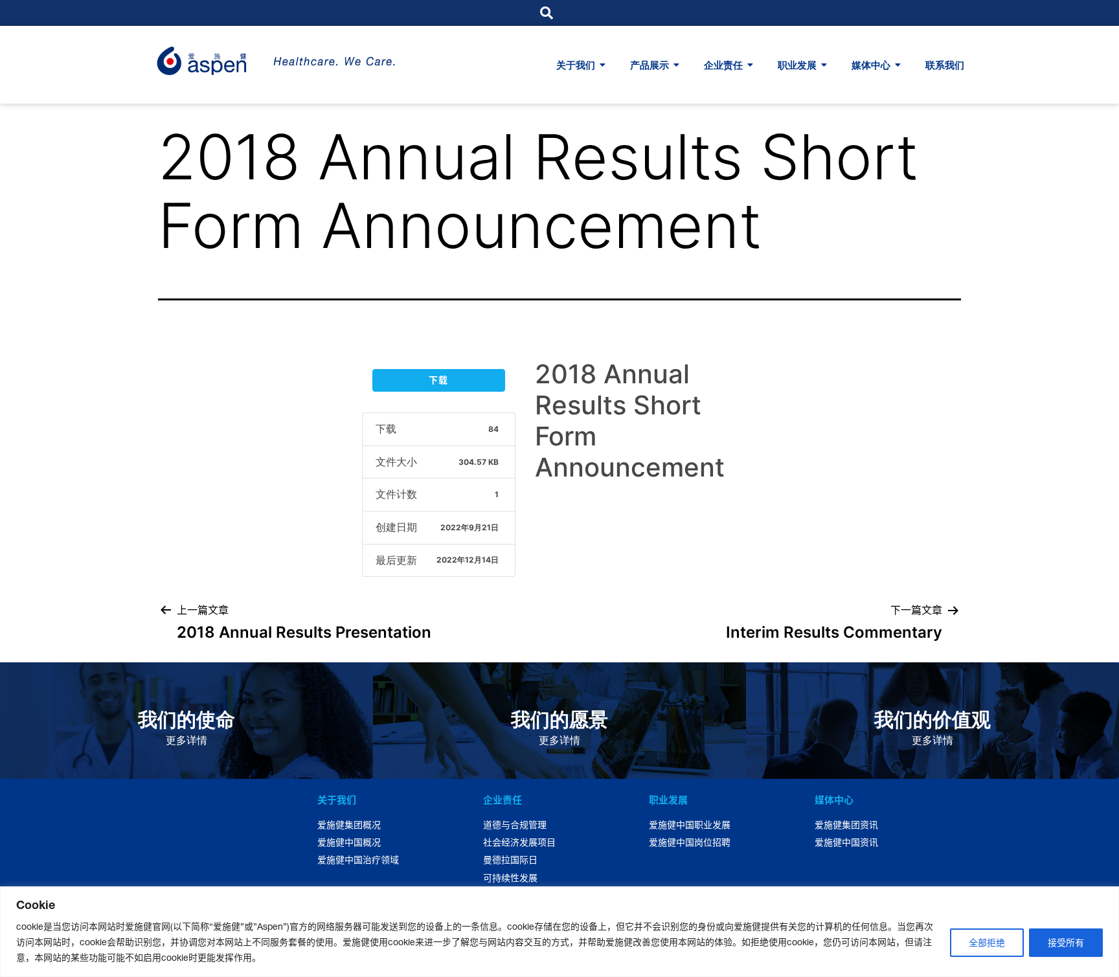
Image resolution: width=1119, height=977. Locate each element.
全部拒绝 (987, 943)
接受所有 (1066, 943)
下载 (438, 380)
